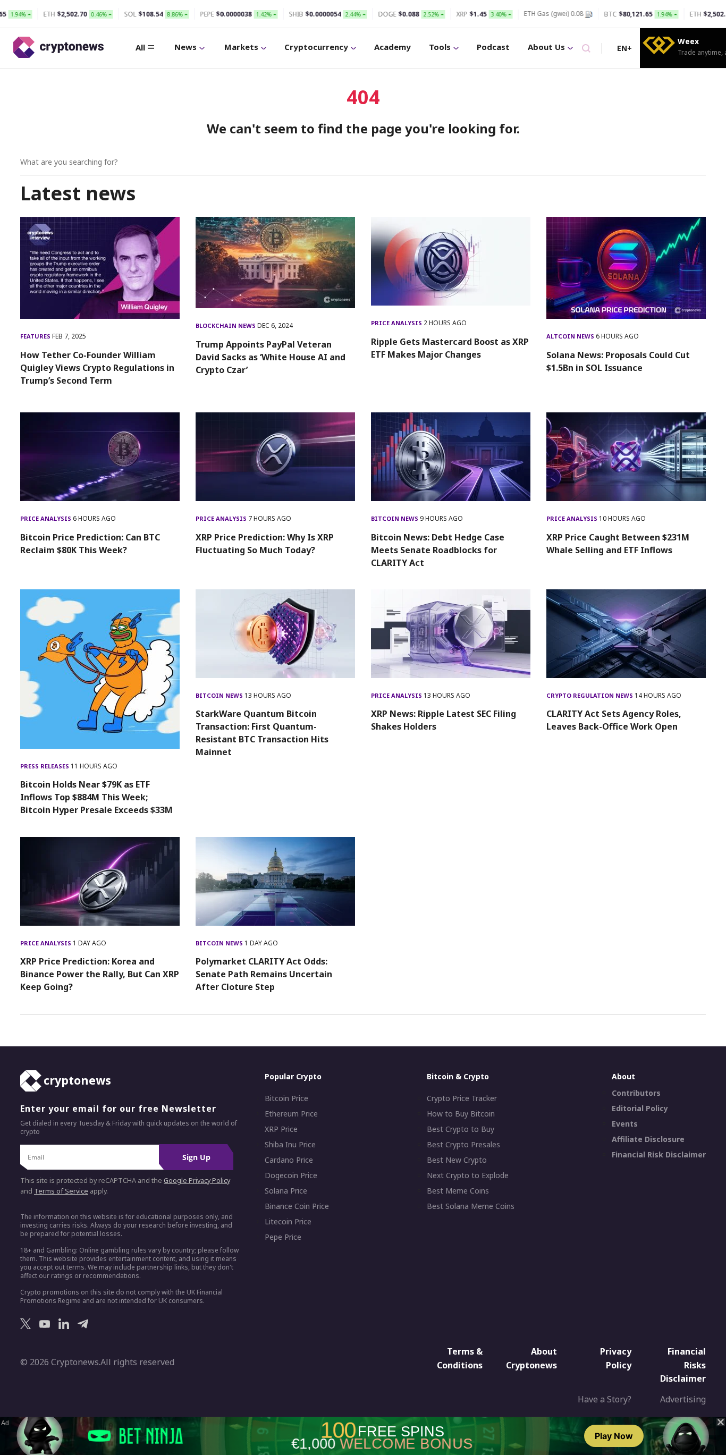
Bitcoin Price (286, 1098)
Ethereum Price (291, 1114)
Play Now (614, 1436)
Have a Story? (604, 1399)
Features (36, 336)
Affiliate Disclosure (648, 1139)
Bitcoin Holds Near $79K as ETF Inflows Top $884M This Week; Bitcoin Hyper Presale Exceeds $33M (96, 797)
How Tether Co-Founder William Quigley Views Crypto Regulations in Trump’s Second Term (97, 367)
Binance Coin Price (297, 1206)
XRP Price (281, 1129)
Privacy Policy (615, 1358)
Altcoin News (571, 336)
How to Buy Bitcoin (461, 1114)
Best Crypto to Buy (460, 1129)
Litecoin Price (288, 1221)
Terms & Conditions (460, 1358)
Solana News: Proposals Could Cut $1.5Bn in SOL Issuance (618, 361)
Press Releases (45, 766)
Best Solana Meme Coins (470, 1206)
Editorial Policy (640, 1108)
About (623, 1076)
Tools (440, 46)
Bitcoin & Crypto (458, 1076)
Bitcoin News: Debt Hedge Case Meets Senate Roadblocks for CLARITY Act (437, 550)
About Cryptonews (531, 1358)
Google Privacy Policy (197, 1180)
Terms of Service (61, 1191)
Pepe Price (283, 1237)
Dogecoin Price (291, 1175)
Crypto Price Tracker (462, 1098)
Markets (241, 46)
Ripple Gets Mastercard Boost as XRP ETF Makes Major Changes (450, 348)
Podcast (493, 46)
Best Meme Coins (458, 1191)
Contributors (636, 1093)
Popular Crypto (293, 1076)
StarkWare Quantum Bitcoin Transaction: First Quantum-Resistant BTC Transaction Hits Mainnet (262, 733)
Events (625, 1124)
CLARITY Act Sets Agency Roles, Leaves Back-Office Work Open (613, 720)
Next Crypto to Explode (468, 1175)
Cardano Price (289, 1160)
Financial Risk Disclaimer (659, 1155)
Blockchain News (226, 325)
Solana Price (286, 1191)
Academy (392, 46)
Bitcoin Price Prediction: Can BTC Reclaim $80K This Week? (90, 543)
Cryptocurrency (316, 46)
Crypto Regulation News (590, 695)
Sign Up (196, 1157)
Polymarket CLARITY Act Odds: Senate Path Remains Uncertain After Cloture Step (264, 974)
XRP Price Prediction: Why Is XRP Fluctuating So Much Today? (265, 543)
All (140, 47)
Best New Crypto (457, 1160)
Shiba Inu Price (290, 1144)
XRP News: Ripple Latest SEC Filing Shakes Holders (443, 720)
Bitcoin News (395, 518)
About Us (546, 46)
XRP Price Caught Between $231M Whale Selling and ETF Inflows (617, 543)
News (185, 46)
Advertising (683, 1399)
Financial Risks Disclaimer (683, 1365)
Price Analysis (397, 323)
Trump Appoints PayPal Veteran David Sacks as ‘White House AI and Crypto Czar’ (270, 357)
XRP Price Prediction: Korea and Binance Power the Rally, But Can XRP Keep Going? (99, 974)
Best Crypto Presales (463, 1144)
